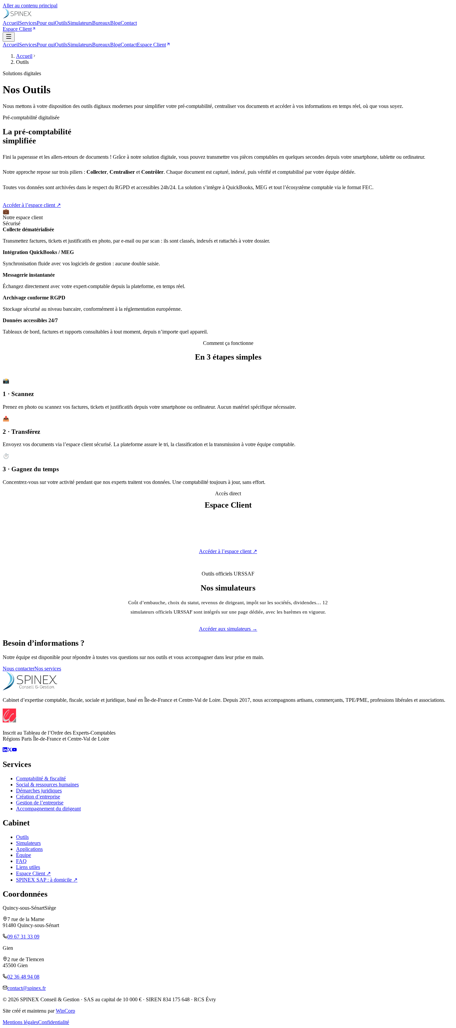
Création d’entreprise (38, 796)
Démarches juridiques (39, 790)
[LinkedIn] (5, 750)
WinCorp (65, 1011)
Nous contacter (18, 668)
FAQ (21, 861)
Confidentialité (53, 1022)
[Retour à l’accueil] (17, 17)
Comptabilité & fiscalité (41, 778)
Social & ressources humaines (47, 784)
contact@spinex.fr (26, 988)
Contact (129, 23)
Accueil (11, 23)
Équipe (23, 855)
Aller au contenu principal (30, 5)
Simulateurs (79, 23)
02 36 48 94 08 (23, 977)
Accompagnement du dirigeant (48, 808)
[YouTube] (14, 750)
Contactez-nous (233, 563)
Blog (115, 23)
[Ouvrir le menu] (9, 37)
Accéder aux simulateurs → (228, 629)
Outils (61, 23)
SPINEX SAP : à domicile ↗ (46, 880)
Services (28, 23)
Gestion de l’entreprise (39, 802)
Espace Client (17, 29)
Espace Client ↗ (33, 873)
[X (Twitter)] (9, 750)
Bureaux (101, 23)
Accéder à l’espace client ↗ (32, 205)
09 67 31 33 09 (23, 936)
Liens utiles (28, 867)
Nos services (47, 668)
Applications (29, 849)
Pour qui (46, 23)
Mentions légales (20, 1022)
